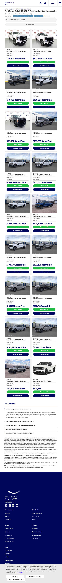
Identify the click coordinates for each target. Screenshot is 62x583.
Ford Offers (35, 538)
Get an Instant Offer (37, 513)
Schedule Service (9, 528)
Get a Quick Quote (36, 535)
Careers (7, 557)
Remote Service (8, 535)
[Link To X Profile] (10, 505)
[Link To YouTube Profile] (17, 505)
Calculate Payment (17, 65)
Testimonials (8, 563)
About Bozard (8, 550)
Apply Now (35, 528)
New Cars (7, 516)
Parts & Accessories (9, 538)
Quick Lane (7, 532)
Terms (33, 519)
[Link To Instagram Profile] (13, 505)
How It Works (35, 516)
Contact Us (7, 554)
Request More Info (18, 62)
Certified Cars (8, 519)
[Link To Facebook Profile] (6, 505)
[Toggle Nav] (59, 3)
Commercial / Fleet (9, 541)
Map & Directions (9, 560)
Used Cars (7, 513)
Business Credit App (37, 532)
